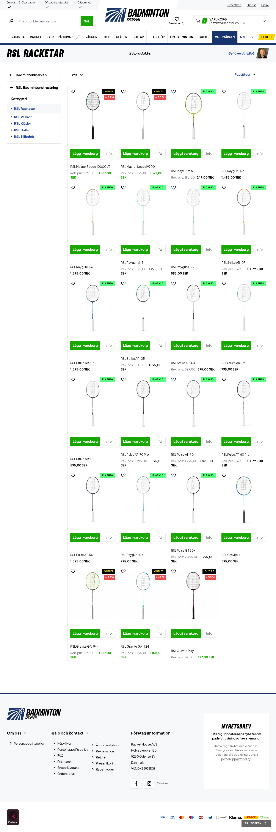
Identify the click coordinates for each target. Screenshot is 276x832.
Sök (87, 21)
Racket (35, 37)
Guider (204, 37)
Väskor (91, 37)
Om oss (251, 5)
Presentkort (234, 5)
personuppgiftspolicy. (236, 759)
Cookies (162, 783)
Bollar (138, 37)
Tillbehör (157, 37)
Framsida (17, 37)
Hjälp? (265, 5)
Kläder (121, 37)
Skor (107, 37)
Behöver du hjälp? (241, 53)
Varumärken (225, 37)
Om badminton (181, 37)
